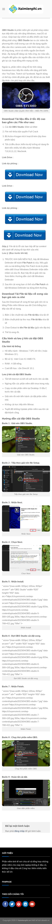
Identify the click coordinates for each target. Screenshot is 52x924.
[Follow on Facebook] (5, 904)
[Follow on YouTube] (32, 904)
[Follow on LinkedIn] (25, 904)
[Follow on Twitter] (12, 904)
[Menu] (3, 9)
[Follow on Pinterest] (19, 904)
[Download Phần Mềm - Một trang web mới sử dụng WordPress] (26, 9)
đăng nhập (19, 831)
